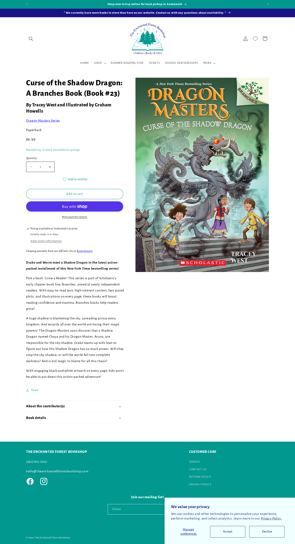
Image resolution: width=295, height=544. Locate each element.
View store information (46, 240)
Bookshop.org (84, 251)
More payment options (74, 217)
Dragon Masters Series (43, 121)
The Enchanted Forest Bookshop (52, 537)
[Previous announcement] (27, 4)
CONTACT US (198, 469)
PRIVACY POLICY (200, 484)
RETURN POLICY (200, 476)
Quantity (31, 158)
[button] (31, 38)
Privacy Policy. (271, 518)
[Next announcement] (267, 4)
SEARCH (194, 461)
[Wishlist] (255, 38)
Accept (227, 531)
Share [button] (35, 390)
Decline (267, 531)
